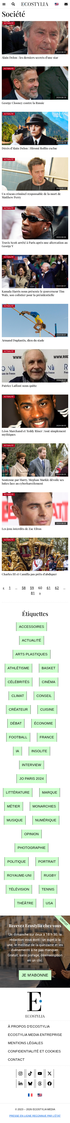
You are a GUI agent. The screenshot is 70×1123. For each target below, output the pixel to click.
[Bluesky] (30, 1083)
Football (18, 737)
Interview (31, 765)
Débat (16, 723)
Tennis (48, 889)
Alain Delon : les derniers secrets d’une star (30, 57)
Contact (16, 1059)
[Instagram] (20, 1073)
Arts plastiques (31, 654)
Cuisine (47, 710)
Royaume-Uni (19, 875)
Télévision (19, 889)
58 (24, 588)
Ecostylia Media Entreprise (35, 1035)
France (47, 737)
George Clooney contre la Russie (23, 103)
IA (17, 751)
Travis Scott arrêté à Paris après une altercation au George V (34, 244)
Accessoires (31, 627)
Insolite (39, 751)
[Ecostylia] (35, 1001)
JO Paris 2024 (31, 779)
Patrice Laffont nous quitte (19, 386)
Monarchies (44, 806)
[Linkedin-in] (20, 1083)
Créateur (18, 710)
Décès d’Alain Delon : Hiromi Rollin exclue (29, 148)
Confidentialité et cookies (34, 1051)
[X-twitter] (49, 1073)
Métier (13, 806)
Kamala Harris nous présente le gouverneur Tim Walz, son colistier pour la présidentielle (33, 293)
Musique (15, 820)
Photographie (32, 848)
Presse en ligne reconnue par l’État (35, 1115)
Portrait (47, 862)
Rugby (50, 875)
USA (49, 903)
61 (49, 588)
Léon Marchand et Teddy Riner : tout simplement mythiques (34, 432)
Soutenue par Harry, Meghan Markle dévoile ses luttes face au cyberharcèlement (33, 481)
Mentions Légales (25, 1043)
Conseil (44, 696)
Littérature (18, 793)
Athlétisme (18, 668)
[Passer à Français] (30, 1095)
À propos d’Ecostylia (29, 1026)
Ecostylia (35, 1016)
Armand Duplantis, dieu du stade (23, 340)
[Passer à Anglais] (56, 4)
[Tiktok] (30, 1073)
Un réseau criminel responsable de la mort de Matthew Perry (31, 195)
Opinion (31, 834)
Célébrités (18, 682)
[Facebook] (49, 1083)
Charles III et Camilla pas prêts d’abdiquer (29, 574)
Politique (16, 862)
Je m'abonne (35, 975)
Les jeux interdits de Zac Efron (21, 529)
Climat (17, 696)
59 (32, 588)
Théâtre (25, 903)
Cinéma (48, 682)
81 (33, 593)
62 (57, 588)
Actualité (31, 640)
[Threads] (40, 1083)
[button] (4, 4)
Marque (49, 793)
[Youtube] (40, 1073)
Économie (43, 723)
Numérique (45, 820)
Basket (48, 668)
